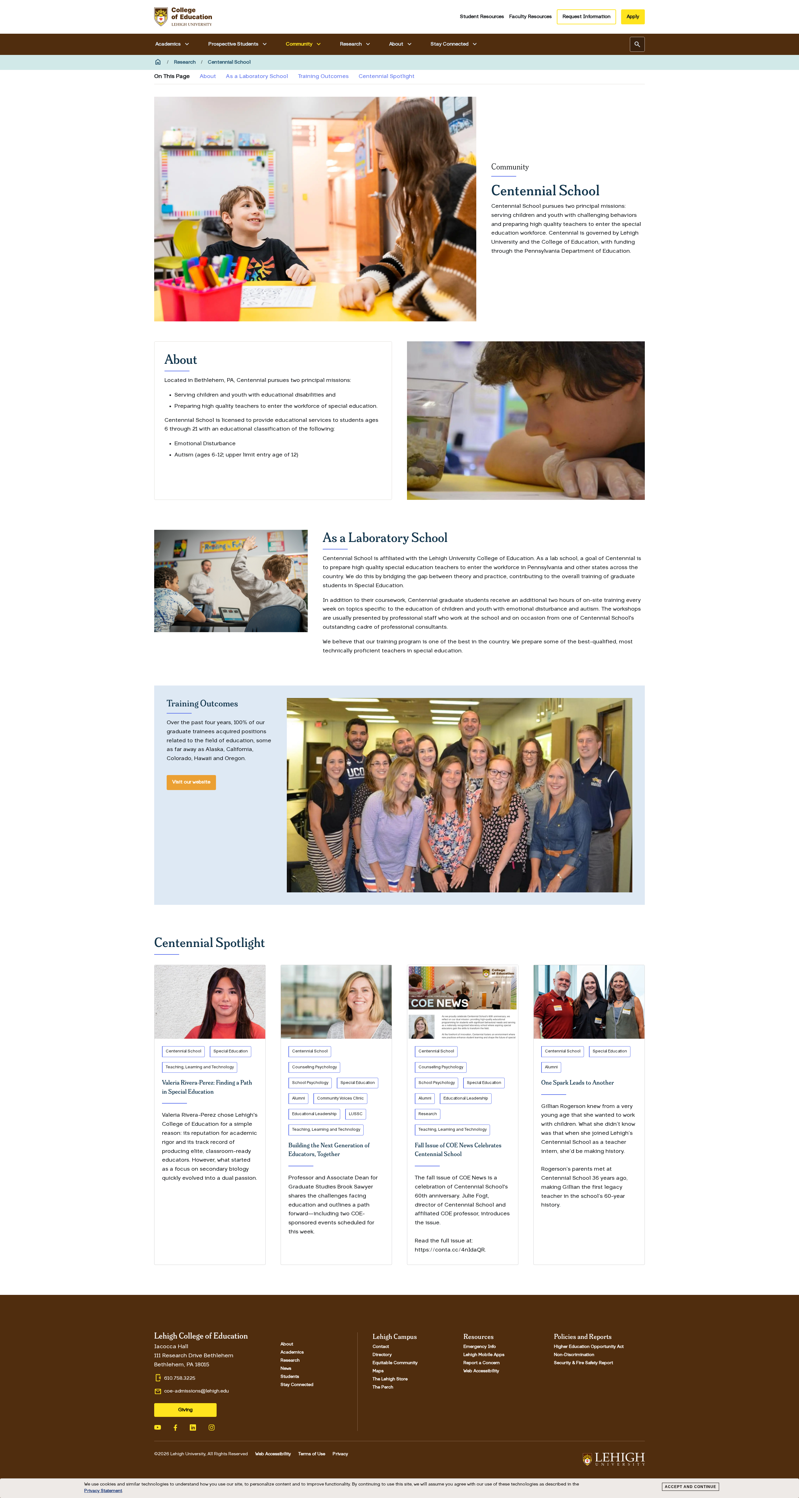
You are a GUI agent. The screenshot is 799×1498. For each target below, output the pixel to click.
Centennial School (183, 1051)
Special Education (230, 1051)
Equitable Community (395, 1363)
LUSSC (356, 1114)
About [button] (401, 44)
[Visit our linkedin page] (193, 1426)
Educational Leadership (314, 1114)
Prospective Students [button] (238, 44)
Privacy (340, 1454)
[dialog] (399, 1488)
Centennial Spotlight (386, 77)
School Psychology (310, 1083)
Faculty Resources (530, 16)
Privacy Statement (103, 1491)
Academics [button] (173, 44)
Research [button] (356, 44)
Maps (378, 1371)
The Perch (383, 1387)
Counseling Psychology (314, 1067)
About (208, 77)
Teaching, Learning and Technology (200, 1067)
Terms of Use (311, 1454)
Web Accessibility (481, 1371)
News (286, 1369)
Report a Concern (481, 1363)
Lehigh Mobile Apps (483, 1355)
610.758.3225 (179, 1378)
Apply (633, 16)
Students (290, 1377)
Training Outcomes (323, 77)
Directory (382, 1355)
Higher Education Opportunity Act (589, 1347)
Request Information (586, 16)
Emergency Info (479, 1347)
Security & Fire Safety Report (583, 1363)
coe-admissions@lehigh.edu (196, 1391)
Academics (292, 1352)
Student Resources (482, 16)
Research (428, 1114)
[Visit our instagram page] (211, 1426)
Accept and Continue (690, 1487)
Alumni (298, 1098)
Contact (381, 1347)
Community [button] (304, 44)
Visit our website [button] (191, 782)
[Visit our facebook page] (175, 1426)
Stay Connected (297, 1385)
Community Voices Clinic (340, 1098)
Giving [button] (185, 1410)
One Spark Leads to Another (577, 1082)
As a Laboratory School (257, 77)
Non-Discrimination (574, 1355)
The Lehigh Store (390, 1379)
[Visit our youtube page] (157, 1426)
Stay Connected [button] (454, 44)
